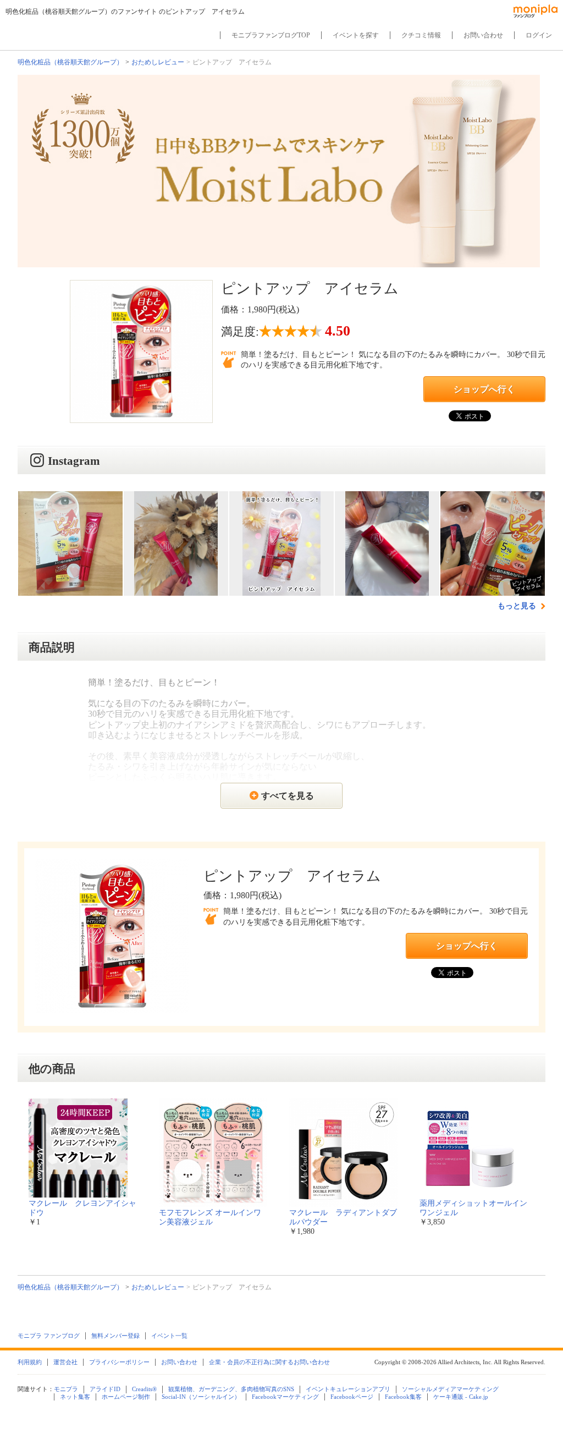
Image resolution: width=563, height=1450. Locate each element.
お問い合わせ (483, 35)
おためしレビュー (157, 62)
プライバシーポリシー (119, 1362)
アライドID (105, 1389)
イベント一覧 (169, 1335)
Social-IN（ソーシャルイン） (201, 1396)
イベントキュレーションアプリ (348, 1389)
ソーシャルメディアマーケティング (450, 1389)
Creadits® (144, 1389)
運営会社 (65, 1362)
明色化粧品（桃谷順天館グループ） (70, 62)
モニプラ (66, 1389)
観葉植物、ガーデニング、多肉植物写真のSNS (231, 1389)
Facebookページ (351, 1396)
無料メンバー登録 (115, 1335)
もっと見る (518, 606)
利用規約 (30, 1362)
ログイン (539, 35)
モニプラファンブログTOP (270, 35)
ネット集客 (75, 1396)
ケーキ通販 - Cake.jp (460, 1396)
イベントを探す (356, 35)
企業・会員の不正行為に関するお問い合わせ (269, 1362)
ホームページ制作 (126, 1396)
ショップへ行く (484, 389)
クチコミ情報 (421, 35)
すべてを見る (287, 795)
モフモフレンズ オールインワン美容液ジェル (210, 1217)
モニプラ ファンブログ (49, 1335)
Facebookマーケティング (285, 1396)
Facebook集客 (403, 1396)
